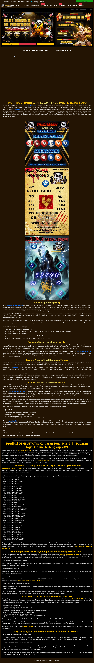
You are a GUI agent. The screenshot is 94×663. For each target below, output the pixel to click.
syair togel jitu (20, 435)
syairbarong (27, 435)
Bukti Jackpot (72, 5)
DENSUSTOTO (46, 660)
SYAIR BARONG (40, 433)
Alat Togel (53, 5)
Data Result (62, 5)
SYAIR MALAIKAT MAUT (62, 433)
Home (19, 5)
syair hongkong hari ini (50, 433)
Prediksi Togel (35, 5)
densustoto (21, 433)
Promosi (81, 5)
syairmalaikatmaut (35, 435)
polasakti (33, 433)
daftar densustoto (7, 433)
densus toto (15, 433)
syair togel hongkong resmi (9, 435)
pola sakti (28, 433)
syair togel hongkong (72, 433)
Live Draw (26, 5)
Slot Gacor (44, 5)
